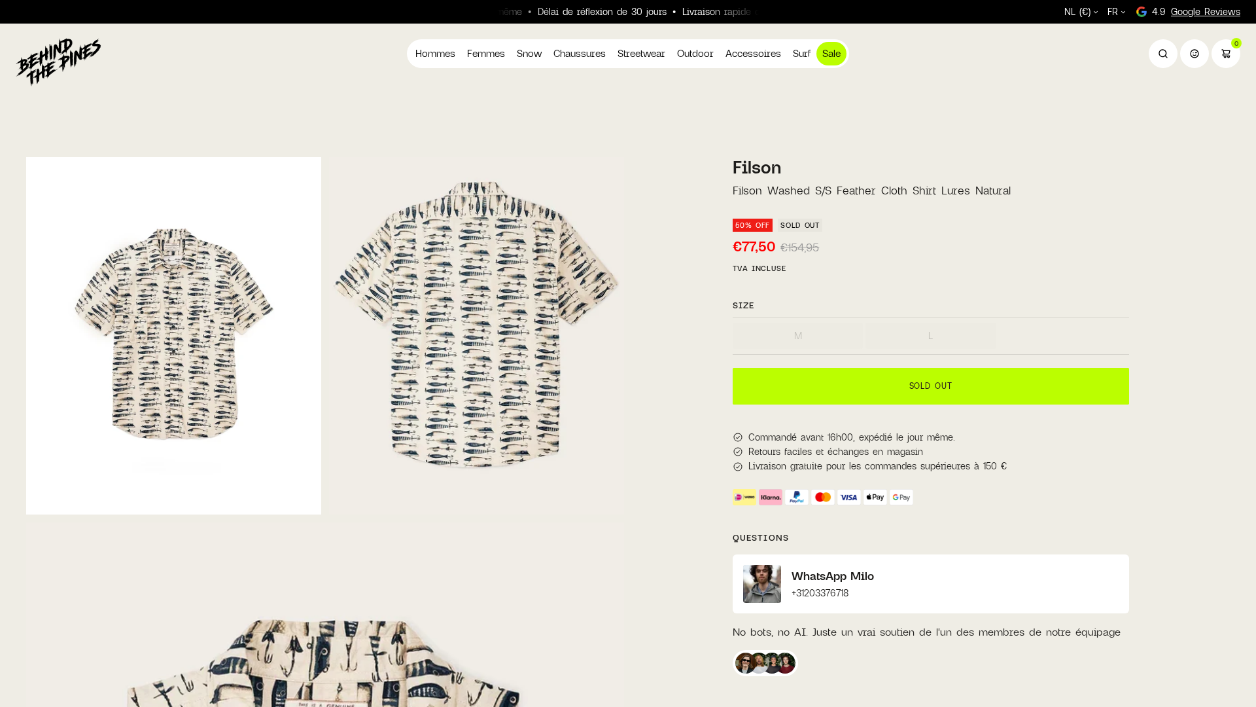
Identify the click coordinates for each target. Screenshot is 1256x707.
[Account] (1194, 53)
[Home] (58, 61)
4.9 (1196, 11)
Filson (757, 167)
